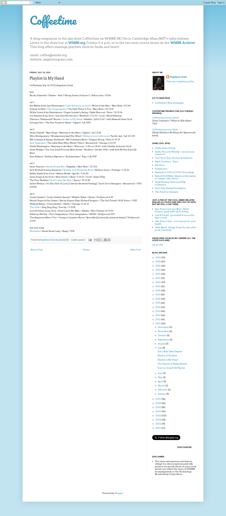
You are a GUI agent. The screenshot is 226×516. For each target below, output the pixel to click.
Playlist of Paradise (167, 355)
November (164, 331)
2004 (158, 419)
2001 (158, 428)
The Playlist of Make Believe (172, 363)
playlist (82, 240)
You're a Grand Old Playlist (171, 368)
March (161, 385)
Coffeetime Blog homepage (169, 102)
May (160, 377)
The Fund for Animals (166, 191)
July (160, 347)
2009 (158, 399)
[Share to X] (102, 240)
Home (86, 249)
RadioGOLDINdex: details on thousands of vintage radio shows (175, 177)
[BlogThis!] (99, 240)
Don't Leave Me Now (61, 180)
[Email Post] (90, 240)
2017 (158, 294)
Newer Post (37, 249)
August (162, 343)
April (161, 381)
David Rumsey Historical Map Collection (170, 183)
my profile (157, 244)
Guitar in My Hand (72, 119)
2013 (158, 311)
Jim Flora (159, 165)
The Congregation (56, 109)
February (163, 389)
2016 (158, 298)
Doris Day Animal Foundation (170, 188)
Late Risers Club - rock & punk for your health (175, 222)
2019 (158, 286)
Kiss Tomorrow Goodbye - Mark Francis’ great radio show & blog (172, 210)
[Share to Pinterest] (109, 240)
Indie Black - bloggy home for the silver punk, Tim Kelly (175, 228)
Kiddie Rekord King (165, 148)
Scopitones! (161, 168)
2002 (158, 423)
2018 (158, 290)
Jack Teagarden (37, 143)
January (162, 393)
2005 (158, 415)
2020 (158, 282)
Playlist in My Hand (167, 359)
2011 (158, 319)
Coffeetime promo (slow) (165, 117)
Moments (35, 231)
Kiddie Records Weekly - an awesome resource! (174, 153)
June (160, 373)
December (163, 327)
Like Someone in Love (78, 105)
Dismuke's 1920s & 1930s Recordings (174, 172)
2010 (158, 323)
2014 (158, 307)
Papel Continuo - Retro (167, 161)
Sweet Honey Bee (55, 166)
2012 (158, 315)
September (164, 339)
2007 (158, 407)
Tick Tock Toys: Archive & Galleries (173, 158)
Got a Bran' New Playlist (169, 351)
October (162, 335)
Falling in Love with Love (96, 136)
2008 (158, 403)
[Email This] (95, 240)
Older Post (135, 249)
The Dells (35, 207)
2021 (158, 278)
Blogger (119, 493)
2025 (158, 261)
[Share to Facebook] (105, 240)
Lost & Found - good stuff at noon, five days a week (174, 216)
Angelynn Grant (48, 240)
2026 (158, 257)
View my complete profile (180, 81)
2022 (158, 273)
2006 (158, 411)
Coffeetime (53, 20)
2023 (158, 269)
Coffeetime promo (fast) (165, 129)
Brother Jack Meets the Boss (78, 170)
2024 (158, 265)
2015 (158, 302)
